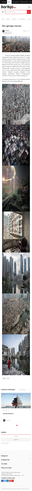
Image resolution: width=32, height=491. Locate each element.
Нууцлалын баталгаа (7, 474)
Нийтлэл (14, 19)
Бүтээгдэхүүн (16, 2)
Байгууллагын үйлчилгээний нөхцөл (11, 475)
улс (8, 378)
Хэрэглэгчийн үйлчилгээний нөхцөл (11, 472)
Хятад (4, 378)
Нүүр (3, 19)
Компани (4, 2)
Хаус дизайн (22, 19)
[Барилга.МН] (8, 7)
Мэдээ (9, 2)
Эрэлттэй (16, 439)
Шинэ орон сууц (24, 2)
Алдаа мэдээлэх (8, 33)
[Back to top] (28, 482)
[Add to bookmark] (28, 31)
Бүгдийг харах (22, 389)
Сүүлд (16, 436)
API (23, 475)
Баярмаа (7, 30)
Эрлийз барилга (8, 413)
